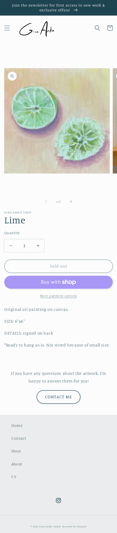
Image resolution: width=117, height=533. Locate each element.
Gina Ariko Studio (50, 526)
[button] (7, 28)
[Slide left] (46, 201)
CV (13, 476)
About (16, 463)
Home (17, 425)
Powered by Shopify (74, 526)
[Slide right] (71, 201)
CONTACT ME (58, 396)
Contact (18, 438)
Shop (16, 450)
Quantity (12, 232)
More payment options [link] (58, 296)
